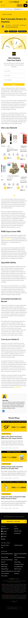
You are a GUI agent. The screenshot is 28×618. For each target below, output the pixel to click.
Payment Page (4, 557)
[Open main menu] (1, 2)
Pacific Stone (17, 146)
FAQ (2, 547)
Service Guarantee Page (7, 559)
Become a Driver (5, 545)
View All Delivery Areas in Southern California (14, 516)
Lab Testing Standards (19, 557)
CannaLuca (5, 339)
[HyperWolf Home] (14, 2)
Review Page (4, 566)
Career (16, 559)
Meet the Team (17, 569)
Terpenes (16, 528)
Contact (5, 531)
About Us (3, 562)
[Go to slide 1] (13, 195)
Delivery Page (17, 562)
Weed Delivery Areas (12, 608)
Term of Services (5, 573)
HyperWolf (5, 263)
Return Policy (17, 571)
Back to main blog (7, 14)
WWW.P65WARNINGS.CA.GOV (21, 598)
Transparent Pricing (18, 564)
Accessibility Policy (18, 566)
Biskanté (13, 128)
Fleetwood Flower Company (5, 147)
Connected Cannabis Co (11, 299)
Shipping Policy (4, 569)
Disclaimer (16, 573)
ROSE (3, 231)
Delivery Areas (4, 564)
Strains (4, 536)
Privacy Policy (4, 575)
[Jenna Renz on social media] (3, 411)
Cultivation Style (17, 531)
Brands (4, 533)
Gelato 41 (15, 339)
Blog (4, 539)
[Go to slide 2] (14, 195)
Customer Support (18, 545)
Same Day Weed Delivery (7, 553)
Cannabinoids (17, 533)
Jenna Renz (8, 25)
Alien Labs (5, 128)
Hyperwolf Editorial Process (11, 27)
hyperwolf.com (7, 239)
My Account (6, 528)
